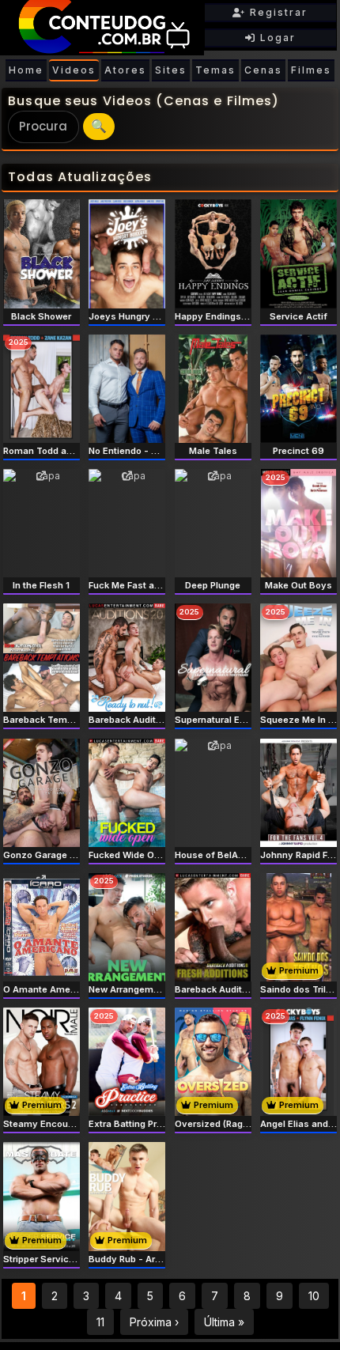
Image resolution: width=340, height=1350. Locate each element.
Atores (125, 70)
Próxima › (154, 1322)
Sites (171, 70)
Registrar (277, 12)
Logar (276, 37)
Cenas (263, 70)
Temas (215, 70)
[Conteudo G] (102, 27)
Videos (74, 70)
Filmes (311, 70)
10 (313, 1296)
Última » (224, 1322)
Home (26, 70)
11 (100, 1322)
